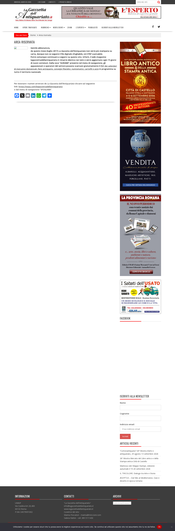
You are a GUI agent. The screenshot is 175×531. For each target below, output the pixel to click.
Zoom (69, 27)
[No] (171, 527)
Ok (159, 527)
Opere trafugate (30, 27)
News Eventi (58, 27)
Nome (123, 403)
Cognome (124, 413)
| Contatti (52, 2)
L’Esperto (80, 27)
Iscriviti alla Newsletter (112, 27)
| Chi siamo (41, 2)
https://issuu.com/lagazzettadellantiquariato (41, 86)
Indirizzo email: (127, 424)
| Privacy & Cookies (65, 2)
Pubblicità (92, 27)
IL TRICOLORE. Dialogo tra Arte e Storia (137, 473)
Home (16, 27)
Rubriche (45, 27)
